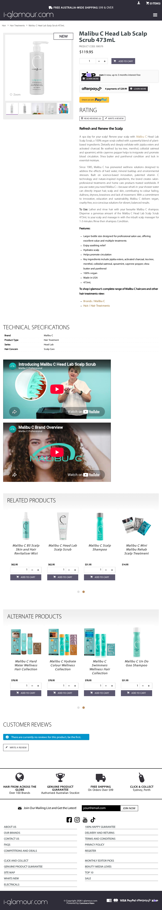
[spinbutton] (88, 61)
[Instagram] (77, 820)
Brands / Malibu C (94, 301)
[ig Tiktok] (93, 820)
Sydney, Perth (142, 788)
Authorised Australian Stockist (60, 790)
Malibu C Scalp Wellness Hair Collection (25, 549)
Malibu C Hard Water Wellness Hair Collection (62, 665)
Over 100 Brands (19, 790)
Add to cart (125, 61)
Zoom (17, 94)
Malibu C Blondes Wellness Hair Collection (25, 665)
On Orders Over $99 (100, 788)
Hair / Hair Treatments (96, 305)
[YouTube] (85, 820)
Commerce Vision (86, 903)
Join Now (129, 808)
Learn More (92, 79)
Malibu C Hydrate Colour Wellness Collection (99, 665)
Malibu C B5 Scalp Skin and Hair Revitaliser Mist (62, 549)
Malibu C (141, 136)
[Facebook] (69, 820)
